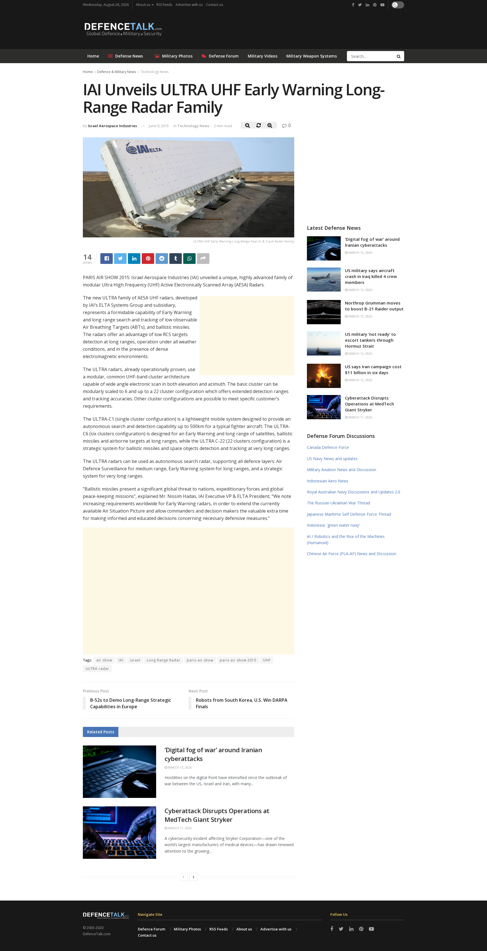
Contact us (214, 4)
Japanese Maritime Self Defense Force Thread (349, 514)
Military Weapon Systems (311, 56)
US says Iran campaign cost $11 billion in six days (373, 369)
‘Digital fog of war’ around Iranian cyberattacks (372, 242)
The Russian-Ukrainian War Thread (338, 503)
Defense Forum (224, 56)
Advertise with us (189, 4)
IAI (121, 660)
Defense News (129, 56)
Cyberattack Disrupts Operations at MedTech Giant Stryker (217, 815)
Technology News (154, 71)
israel (135, 660)
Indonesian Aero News (327, 481)
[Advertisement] (247, 335)
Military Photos (177, 56)
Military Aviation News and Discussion (341, 469)
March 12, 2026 (359, 353)
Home (93, 56)
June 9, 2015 (159, 125)
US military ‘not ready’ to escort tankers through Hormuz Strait (370, 340)
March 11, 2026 (179, 828)
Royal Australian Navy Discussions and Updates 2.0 (353, 492)
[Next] (193, 877)
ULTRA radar (97, 668)
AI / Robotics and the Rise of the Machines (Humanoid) (346, 539)
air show (104, 660)
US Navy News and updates (332, 458)
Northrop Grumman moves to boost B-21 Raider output (374, 306)
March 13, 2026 (179, 767)
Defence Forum (151, 929)
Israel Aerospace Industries (112, 125)
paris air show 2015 (238, 660)
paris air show (200, 660)
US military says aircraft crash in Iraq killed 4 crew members (371, 276)
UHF (267, 660)
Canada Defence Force (328, 447)
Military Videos (262, 56)
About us (143, 4)
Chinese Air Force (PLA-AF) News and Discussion (351, 553)
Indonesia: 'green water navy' (333, 525)
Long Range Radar (163, 660)
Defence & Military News (116, 71)
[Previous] (183, 877)
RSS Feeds (164, 4)
